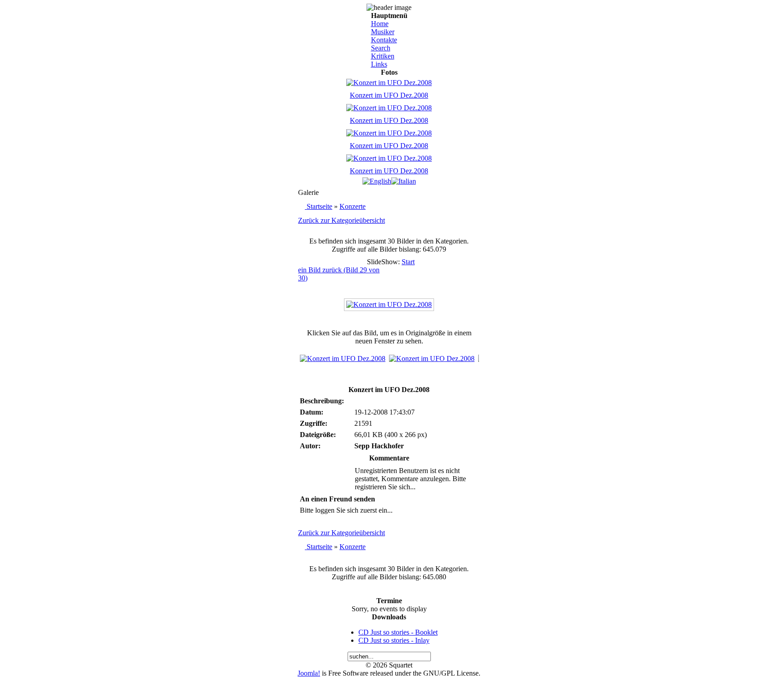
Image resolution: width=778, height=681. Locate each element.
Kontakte (384, 40)
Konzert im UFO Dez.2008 (389, 95)
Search (380, 48)
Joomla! (309, 673)
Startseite (319, 206)
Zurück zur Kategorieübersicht (341, 220)
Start (408, 262)
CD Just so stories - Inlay (394, 640)
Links (379, 64)
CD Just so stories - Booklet (398, 632)
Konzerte (352, 206)
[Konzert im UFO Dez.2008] (389, 304)
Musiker (382, 32)
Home (380, 23)
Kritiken (382, 56)
